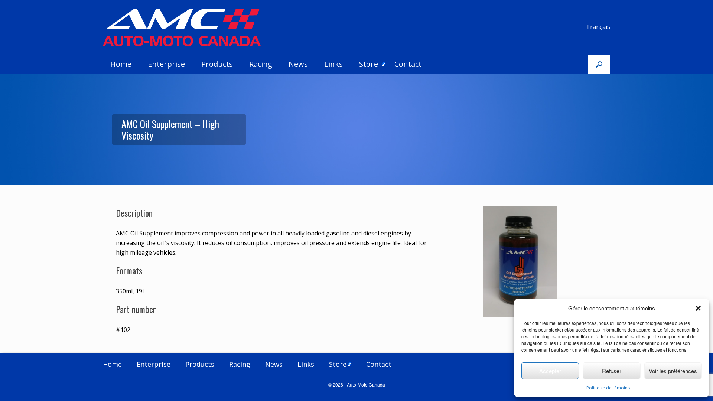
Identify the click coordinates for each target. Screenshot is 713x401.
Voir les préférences (673, 371)
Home (120, 64)
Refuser (611, 371)
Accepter (550, 371)
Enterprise (166, 64)
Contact (407, 64)
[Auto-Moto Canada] (182, 27)
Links (333, 64)
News (298, 64)
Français (598, 27)
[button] (698, 308)
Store (368, 64)
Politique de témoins (608, 388)
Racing (260, 64)
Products (217, 64)
